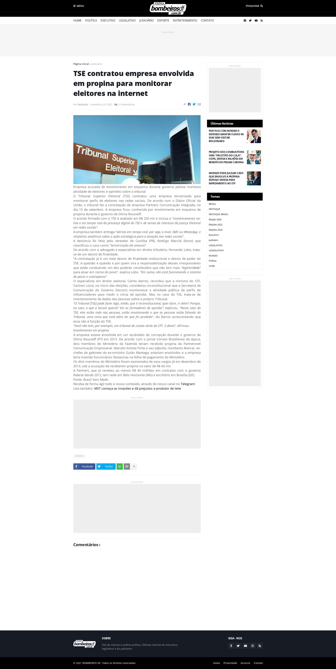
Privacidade (230, 663)
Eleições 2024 (215, 229)
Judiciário (146, 20)
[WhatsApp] (120, 466)
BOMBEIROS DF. (91, 663)
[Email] (199, 104)
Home (77, 20)
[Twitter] (194, 104)
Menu (80, 6)
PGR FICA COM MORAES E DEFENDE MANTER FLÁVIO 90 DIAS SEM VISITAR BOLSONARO (226, 136)
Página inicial (81, 64)
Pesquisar (252, 6)
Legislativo (127, 20)
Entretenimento (185, 20)
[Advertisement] (168, 42)
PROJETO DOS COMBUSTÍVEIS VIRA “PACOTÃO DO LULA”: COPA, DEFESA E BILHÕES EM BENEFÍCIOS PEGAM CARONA (226, 157)
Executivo (108, 20)
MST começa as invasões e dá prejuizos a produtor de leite (137, 388)
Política (91, 20)
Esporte (163, 20)
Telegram (188, 384)
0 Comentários (126, 104)
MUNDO (213, 255)
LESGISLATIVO (216, 250)
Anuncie (245, 663)
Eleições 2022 (215, 224)
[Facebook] (189, 104)
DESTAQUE (214, 209)
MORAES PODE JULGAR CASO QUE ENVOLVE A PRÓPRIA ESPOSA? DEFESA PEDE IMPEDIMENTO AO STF (226, 178)
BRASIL (212, 203)
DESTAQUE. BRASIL (218, 214)
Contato (207, 20)
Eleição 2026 (215, 219)
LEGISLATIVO (215, 245)
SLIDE (212, 265)
